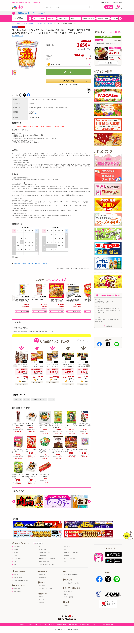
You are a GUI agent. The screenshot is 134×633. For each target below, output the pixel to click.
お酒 (14, 564)
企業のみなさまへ (68, 594)
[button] (30, 18)
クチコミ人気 (88, 18)
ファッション (67, 546)
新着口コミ (41, 602)
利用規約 (22, 624)
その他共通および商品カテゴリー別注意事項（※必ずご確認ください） (32, 263)
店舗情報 (66, 605)
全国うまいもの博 (17, 577)
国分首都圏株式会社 (17, 36)
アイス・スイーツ (17, 558)
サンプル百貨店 (16, 23)
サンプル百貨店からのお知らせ (71, 583)
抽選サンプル (16, 588)
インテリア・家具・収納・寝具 (46, 564)
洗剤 (40, 546)
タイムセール (42, 574)
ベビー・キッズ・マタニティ (71, 552)
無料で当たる (39, 18)
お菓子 (15, 555)
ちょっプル (24, 23)
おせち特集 (63, 18)
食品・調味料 (16, 546)
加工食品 (31, 23)
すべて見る (38, 543)
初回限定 (51, 18)
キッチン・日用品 (43, 549)
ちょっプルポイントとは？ (45, 588)
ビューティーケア (43, 555)
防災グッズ (75, 18)
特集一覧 (15, 574)
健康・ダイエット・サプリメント (47, 558)
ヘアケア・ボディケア (44, 552)
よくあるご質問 (117, 2)
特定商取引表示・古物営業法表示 (67, 624)
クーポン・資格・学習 (69, 558)
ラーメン (50, 23)
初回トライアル (17, 591)
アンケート (41, 599)
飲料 (14, 561)
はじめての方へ (104, 2)
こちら (35, 114)
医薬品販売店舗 (84, 624)
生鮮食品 (15, 549)
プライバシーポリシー (34, 624)
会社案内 (95, 624)
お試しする (68, 72)
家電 (65, 549)
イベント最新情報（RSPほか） (71, 574)
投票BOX (41, 597)
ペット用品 (66, 555)
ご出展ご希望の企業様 (108, 624)
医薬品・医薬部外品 (44, 561)
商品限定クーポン (43, 577)
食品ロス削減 (103, 18)
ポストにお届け (118, 18)
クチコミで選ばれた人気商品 (20, 580)
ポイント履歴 (42, 585)
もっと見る (83, 341)
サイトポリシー (49, 624)
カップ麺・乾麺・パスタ (40, 23)
